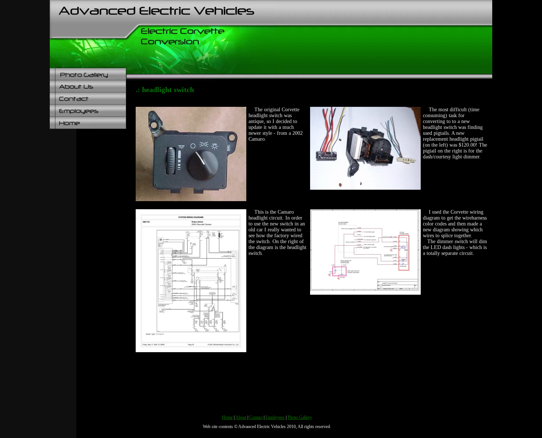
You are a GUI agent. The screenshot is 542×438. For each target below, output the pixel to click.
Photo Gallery (300, 417)
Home (227, 417)
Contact (256, 417)
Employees (275, 417)
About (240, 417)
